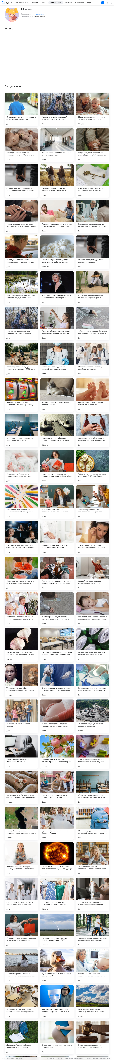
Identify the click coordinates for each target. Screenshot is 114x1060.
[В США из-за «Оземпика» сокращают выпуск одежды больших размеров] (57, 894)
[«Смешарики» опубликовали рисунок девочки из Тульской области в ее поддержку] (57, 609)
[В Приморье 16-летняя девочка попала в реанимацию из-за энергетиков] (92, 645)
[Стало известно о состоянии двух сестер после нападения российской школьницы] (21, 109)
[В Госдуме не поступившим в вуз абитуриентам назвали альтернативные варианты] (21, 430)
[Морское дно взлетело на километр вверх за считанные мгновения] (92, 1002)
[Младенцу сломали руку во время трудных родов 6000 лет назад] (21, 359)
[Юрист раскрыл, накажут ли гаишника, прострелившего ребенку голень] (92, 1037)
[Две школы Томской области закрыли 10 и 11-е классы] (21, 1037)
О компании (10, 1058)
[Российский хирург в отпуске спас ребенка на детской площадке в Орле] (57, 537)
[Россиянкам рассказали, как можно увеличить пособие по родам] (92, 894)
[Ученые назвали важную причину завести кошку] (57, 395)
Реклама (19, 1058)
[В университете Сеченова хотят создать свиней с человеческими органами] (21, 787)
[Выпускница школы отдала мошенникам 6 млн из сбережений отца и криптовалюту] (21, 752)
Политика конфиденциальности (95, 1058)
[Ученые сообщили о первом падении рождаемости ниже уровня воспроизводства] (57, 716)
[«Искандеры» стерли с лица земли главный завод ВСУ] (57, 930)
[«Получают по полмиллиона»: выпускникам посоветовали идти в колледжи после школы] (92, 787)
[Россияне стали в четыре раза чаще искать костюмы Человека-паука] (21, 537)
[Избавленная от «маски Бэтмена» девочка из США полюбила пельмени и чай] (92, 466)
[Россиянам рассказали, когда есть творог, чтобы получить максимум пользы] (57, 252)
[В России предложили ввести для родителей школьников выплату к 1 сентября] (92, 823)
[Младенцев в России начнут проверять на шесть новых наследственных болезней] (21, 466)
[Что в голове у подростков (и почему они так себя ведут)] (57, 787)
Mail (3, 1058)
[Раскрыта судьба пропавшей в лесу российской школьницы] (57, 109)
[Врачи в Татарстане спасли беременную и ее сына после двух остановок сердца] (92, 966)
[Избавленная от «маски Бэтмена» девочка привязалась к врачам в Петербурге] (92, 323)
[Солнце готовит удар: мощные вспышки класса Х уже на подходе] (57, 859)
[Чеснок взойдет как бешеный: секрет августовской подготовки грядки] (21, 645)
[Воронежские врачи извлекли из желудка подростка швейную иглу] (92, 680)
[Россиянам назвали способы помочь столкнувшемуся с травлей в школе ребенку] (92, 288)
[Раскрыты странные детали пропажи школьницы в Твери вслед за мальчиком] (21, 323)
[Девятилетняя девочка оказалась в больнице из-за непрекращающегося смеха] (57, 145)
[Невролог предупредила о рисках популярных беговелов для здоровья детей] (92, 930)
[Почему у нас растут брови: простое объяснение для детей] (92, 537)
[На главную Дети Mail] (8, 2)
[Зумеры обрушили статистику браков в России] (57, 823)
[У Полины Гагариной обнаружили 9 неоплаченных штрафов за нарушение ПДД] (57, 288)
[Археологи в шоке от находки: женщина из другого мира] (92, 181)
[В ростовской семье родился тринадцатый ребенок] (92, 395)
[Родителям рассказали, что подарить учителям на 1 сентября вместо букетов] (57, 466)
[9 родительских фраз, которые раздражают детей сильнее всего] (21, 216)
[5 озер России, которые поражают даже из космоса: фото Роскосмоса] (21, 823)
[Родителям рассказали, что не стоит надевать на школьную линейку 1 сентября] (21, 609)
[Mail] (3, 2)
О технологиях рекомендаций (73, 1058)
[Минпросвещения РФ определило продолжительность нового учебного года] (92, 859)
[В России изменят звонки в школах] (21, 716)
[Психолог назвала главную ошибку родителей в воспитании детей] (21, 859)
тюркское (39, 14)
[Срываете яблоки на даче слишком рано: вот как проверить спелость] (57, 752)
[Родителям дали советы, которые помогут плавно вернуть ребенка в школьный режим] (92, 609)
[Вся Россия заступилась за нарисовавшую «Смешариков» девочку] (21, 502)
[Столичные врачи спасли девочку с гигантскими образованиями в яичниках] (57, 680)
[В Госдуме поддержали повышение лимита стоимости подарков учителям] (57, 502)
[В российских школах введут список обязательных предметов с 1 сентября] (21, 1002)
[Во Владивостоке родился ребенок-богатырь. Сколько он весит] (21, 145)
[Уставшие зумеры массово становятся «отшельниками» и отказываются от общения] (21, 966)
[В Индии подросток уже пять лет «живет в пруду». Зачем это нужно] (21, 288)
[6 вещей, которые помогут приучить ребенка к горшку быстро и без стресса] (92, 573)
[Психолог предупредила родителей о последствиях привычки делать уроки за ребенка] (92, 502)
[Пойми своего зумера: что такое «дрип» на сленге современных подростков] (57, 573)
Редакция (59, 1058)
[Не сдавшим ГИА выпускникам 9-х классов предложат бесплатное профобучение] (57, 645)
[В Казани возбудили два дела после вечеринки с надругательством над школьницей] (92, 252)
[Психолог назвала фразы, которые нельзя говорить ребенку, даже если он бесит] (57, 216)
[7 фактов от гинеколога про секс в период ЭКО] (57, 1037)
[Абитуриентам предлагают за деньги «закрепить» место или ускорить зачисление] (57, 1002)
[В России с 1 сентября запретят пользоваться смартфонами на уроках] (92, 430)
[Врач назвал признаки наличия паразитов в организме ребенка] (92, 216)
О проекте (50, 1058)
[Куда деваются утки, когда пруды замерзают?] (57, 966)
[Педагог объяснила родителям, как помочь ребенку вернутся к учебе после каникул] (57, 323)
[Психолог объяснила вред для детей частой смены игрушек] (92, 752)
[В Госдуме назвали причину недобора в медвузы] (92, 359)
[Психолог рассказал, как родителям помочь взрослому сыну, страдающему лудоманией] (21, 395)
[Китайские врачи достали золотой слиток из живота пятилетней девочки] (57, 359)
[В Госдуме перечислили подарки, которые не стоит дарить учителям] (21, 930)
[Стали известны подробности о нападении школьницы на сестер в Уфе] (21, 181)
